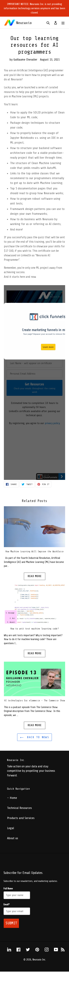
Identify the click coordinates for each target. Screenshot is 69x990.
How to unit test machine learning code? (34, 628)
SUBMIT (11, 923)
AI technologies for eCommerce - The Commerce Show (34, 700)
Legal (10, 828)
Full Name (8, 888)
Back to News (37, 737)
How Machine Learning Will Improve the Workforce (34, 551)
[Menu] (63, 22)
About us (12, 838)
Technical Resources (19, 808)
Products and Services (20, 818)
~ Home (12, 798)
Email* (7, 904)
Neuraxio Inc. (39, 959)
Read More (35, 576)
